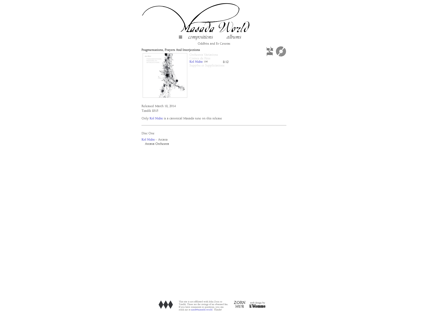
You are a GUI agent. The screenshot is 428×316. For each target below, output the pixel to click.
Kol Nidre (196, 61)
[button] (180, 37)
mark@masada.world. (202, 310)
